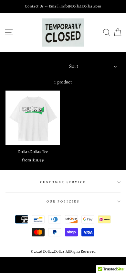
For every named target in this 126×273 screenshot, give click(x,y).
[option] (63, 6)
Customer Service (63, 182)
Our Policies (63, 201)
